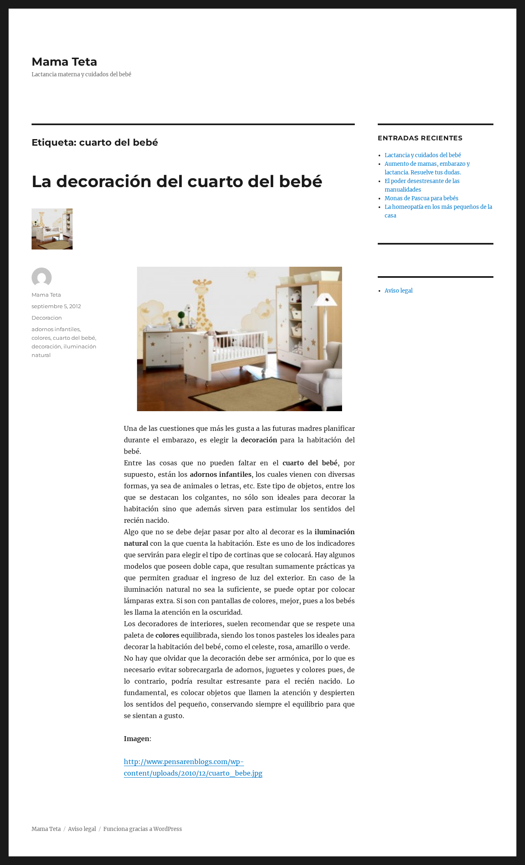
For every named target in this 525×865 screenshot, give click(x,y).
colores (41, 337)
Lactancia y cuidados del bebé (423, 155)
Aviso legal (399, 290)
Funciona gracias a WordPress (142, 829)
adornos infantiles (56, 329)
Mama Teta (64, 62)
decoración (46, 346)
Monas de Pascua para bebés (422, 198)
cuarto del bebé (74, 337)
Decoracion (47, 317)
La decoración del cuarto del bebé (177, 181)
